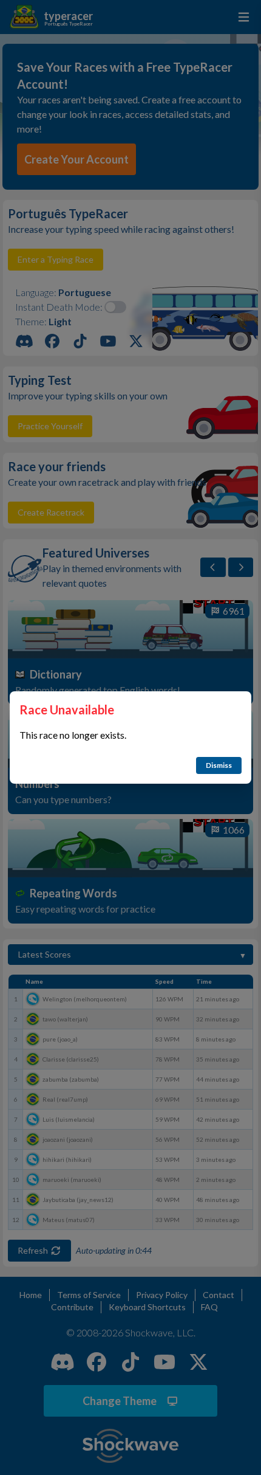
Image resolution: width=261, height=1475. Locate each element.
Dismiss (219, 765)
